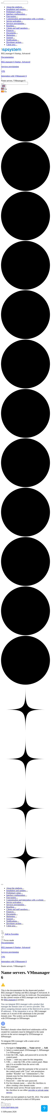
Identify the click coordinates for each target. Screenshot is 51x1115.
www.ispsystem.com (9, 1107)
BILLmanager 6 (10, 1000)
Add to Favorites (11, 934)
